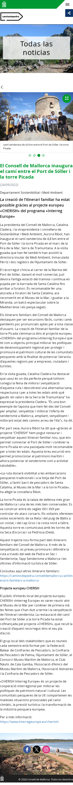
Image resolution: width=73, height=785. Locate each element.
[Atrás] (2, 87)
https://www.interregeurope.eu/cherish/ (29, 722)
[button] (29, 155)
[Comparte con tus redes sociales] (69, 13)
